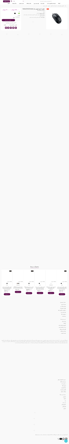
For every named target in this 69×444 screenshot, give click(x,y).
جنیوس (39, 17)
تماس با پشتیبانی (6, 1)
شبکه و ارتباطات (28, 3)
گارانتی (19, 15)
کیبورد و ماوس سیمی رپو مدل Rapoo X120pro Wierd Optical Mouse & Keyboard (62, 288)
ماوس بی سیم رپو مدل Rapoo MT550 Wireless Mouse (29, 287)
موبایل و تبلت (42, 3)
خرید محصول (62, 294)
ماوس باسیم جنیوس (32, 17)
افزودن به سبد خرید (8, 20)
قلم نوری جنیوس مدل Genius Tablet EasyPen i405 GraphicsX (51, 288)
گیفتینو (9, 3)
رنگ (19, 11)
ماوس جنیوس (45, 5)
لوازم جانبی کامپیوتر (54, 5)
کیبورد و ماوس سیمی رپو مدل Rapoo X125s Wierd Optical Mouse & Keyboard (7, 288)
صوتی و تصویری (21, 3)
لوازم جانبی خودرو (36, 3)
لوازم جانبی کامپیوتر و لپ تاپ (51, 3)
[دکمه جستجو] (23, 1)
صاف (14, 17)
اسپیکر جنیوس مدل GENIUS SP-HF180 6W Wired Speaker (18, 287)
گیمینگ (59, 3)
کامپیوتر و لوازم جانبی (60, 5)
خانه (65, 5)
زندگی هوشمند (14, 3)
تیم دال (36, 434)
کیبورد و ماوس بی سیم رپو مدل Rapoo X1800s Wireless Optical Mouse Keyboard (40, 288)
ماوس (49, 5)
